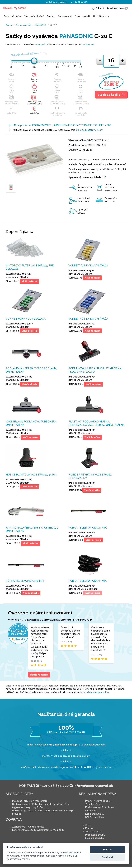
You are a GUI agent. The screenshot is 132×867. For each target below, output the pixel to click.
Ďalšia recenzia (39, 674)
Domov (9, 25)
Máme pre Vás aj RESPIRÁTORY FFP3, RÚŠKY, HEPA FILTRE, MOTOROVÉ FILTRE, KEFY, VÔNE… (62, 125)
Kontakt (86, 16)
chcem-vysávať (14, 8)
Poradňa (51, 16)
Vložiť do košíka (109, 94)
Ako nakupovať (64, 16)
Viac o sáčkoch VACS (34, 16)
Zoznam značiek (24, 25)
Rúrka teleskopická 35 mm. (87, 527)
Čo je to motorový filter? (89, 130)
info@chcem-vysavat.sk (56, 2)
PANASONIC (40, 25)
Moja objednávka (101, 16)
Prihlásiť (99, 8)
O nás (77, 16)
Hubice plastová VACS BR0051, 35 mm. (31, 474)
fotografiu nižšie (45, 44)
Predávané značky (12, 16)
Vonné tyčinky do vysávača (88, 265)
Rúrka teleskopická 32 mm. (25, 580)
